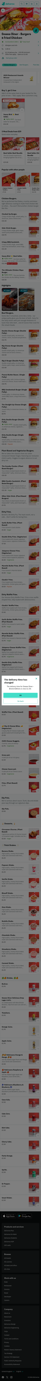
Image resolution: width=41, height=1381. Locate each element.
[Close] (36, 678)
